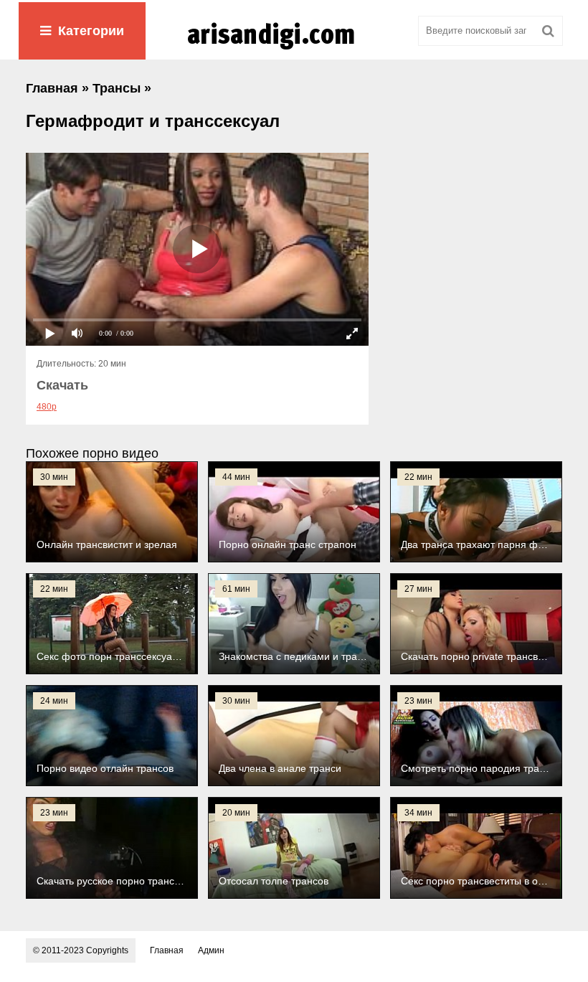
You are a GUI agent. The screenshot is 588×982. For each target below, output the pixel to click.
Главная (167, 950)
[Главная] (294, 49)
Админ (211, 950)
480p (47, 407)
